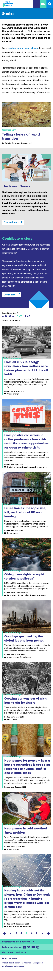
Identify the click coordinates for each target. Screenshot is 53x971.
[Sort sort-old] (4, 316)
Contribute (9, 294)
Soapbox (20, 966)
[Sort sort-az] (19, 316)
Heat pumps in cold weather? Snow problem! (25, 830)
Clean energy (13, 394)
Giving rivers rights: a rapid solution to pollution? (24, 576)
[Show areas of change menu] (43, 4)
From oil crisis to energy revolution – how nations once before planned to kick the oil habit (26, 368)
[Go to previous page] (10, 933)
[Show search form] (49, 4)
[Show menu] (36, 4)
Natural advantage (38, 595)
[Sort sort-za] (28, 316)
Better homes (12, 533)
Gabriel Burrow (11, 143)
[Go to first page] (4, 933)
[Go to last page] (48, 933)
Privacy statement (9, 958)
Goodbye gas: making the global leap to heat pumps (24, 638)
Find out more (11, 222)
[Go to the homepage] (16, 4)
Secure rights (23, 595)
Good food (12, 719)
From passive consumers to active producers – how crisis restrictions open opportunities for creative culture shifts (26, 441)
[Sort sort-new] (11, 316)
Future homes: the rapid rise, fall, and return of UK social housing (25, 512)
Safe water (12, 595)
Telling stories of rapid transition (21, 136)
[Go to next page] (42, 933)
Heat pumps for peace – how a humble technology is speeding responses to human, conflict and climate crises (27, 767)
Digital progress (14, 467)
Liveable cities (41, 467)
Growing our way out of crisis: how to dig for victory (26, 700)
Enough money (28, 467)
